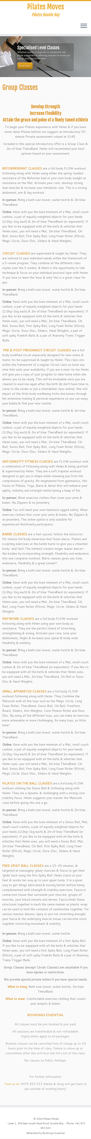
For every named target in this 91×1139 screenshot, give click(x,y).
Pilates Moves (45, 7)
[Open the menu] (83, 26)
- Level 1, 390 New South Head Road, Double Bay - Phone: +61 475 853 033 (45, 1126)
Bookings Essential (53, 1133)
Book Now (25, 65)
